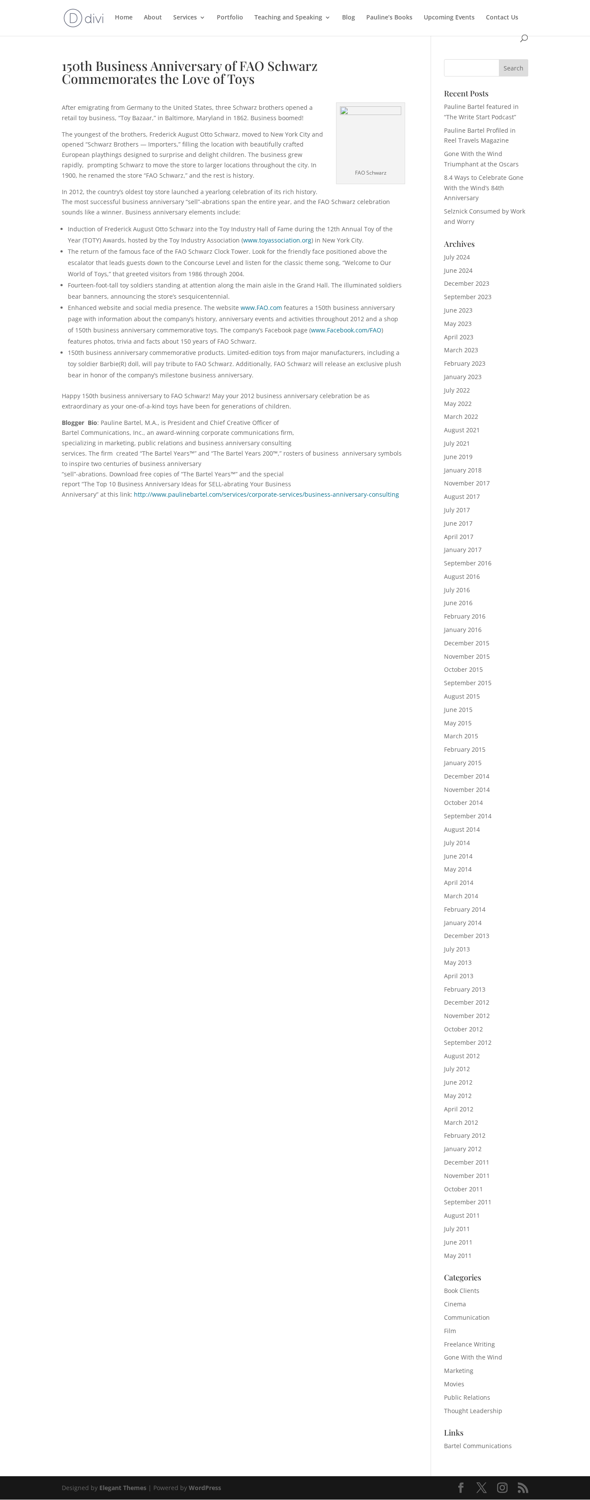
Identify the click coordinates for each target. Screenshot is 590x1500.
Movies (454, 1384)
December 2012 (466, 1002)
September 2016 (468, 563)
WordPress (205, 1488)
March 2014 (461, 896)
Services (185, 17)
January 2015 (463, 763)
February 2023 (464, 363)
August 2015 (462, 696)
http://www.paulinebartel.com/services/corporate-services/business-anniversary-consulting (266, 494)
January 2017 (463, 550)
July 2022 (457, 390)
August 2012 (462, 1056)
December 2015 (466, 643)
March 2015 (461, 736)
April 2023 (458, 337)
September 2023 (468, 297)
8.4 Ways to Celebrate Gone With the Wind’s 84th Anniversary (483, 187)
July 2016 (457, 590)
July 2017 (457, 510)
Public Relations (467, 1397)
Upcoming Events (449, 17)
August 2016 (462, 576)
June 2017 (458, 523)
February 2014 (464, 909)
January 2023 (463, 377)
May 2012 (458, 1095)
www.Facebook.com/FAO (346, 330)
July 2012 (457, 1069)
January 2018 (463, 470)
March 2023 (461, 350)
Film (450, 1331)
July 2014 (457, 843)
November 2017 (467, 483)
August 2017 (462, 496)
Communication (467, 1317)
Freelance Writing (469, 1344)
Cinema (455, 1304)
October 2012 (463, 1029)
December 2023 (466, 283)
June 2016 (458, 603)
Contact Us (502, 17)
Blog (348, 17)
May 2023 (458, 323)
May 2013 (458, 962)
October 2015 (463, 669)
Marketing (458, 1370)
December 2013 (466, 936)
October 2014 (463, 802)
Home (124, 17)
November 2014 (467, 789)
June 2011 (458, 1242)
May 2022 (458, 403)
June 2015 (458, 709)
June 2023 (458, 310)
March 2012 (461, 1122)
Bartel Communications (478, 1446)
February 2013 (464, 989)
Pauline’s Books (389, 17)
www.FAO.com (261, 307)
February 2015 (464, 749)
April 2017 (458, 537)
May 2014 (458, 869)
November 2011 (467, 1175)
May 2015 (458, 723)
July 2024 (457, 257)
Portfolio (230, 17)
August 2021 (462, 430)
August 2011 (462, 1215)
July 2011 (457, 1229)
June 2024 (458, 270)
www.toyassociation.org (277, 240)
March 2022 (461, 416)
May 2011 (458, 1255)
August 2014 (462, 829)
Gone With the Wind (473, 1357)
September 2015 (468, 683)
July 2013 (457, 949)
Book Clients (461, 1290)
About (153, 17)
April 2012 (458, 1109)
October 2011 (463, 1189)
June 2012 (458, 1082)
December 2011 (466, 1162)
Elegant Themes (122, 1488)
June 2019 (458, 457)
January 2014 (463, 923)
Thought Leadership (473, 1411)
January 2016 (463, 630)
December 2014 (466, 776)
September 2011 (468, 1202)
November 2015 (467, 656)
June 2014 (458, 856)
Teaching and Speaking (288, 17)
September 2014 (468, 816)
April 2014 (458, 882)
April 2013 (458, 976)
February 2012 (464, 1135)
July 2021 (457, 443)
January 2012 (463, 1149)
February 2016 (464, 616)
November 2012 (467, 1016)
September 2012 (468, 1042)
